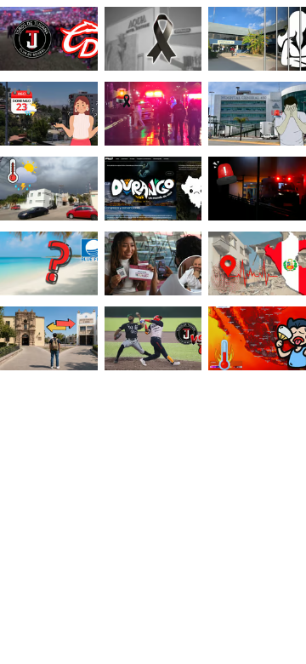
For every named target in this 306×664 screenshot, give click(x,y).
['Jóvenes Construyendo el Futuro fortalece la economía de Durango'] (153, 266)
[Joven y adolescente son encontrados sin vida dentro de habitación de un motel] (153, 41)
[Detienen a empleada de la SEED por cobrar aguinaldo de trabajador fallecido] (257, 41)
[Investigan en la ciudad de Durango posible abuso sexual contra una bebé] (257, 191)
